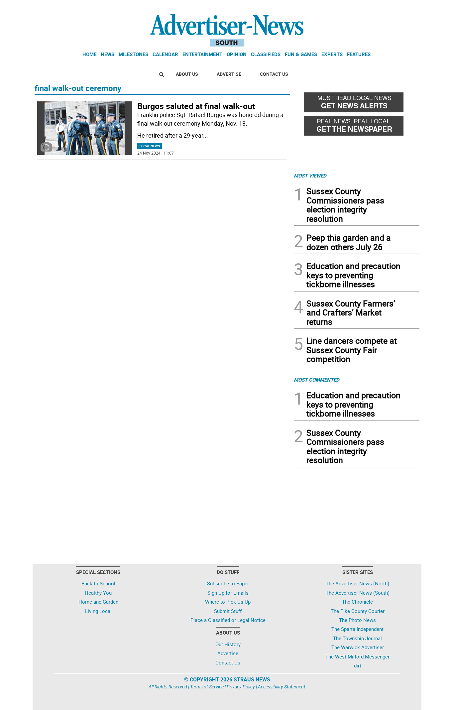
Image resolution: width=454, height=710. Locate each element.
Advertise (229, 74)
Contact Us (274, 74)
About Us (187, 74)
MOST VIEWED (310, 175)
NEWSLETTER (366, 7)
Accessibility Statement (281, 686)
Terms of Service (207, 686)
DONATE (403, 7)
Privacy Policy (241, 686)
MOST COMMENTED (316, 379)
